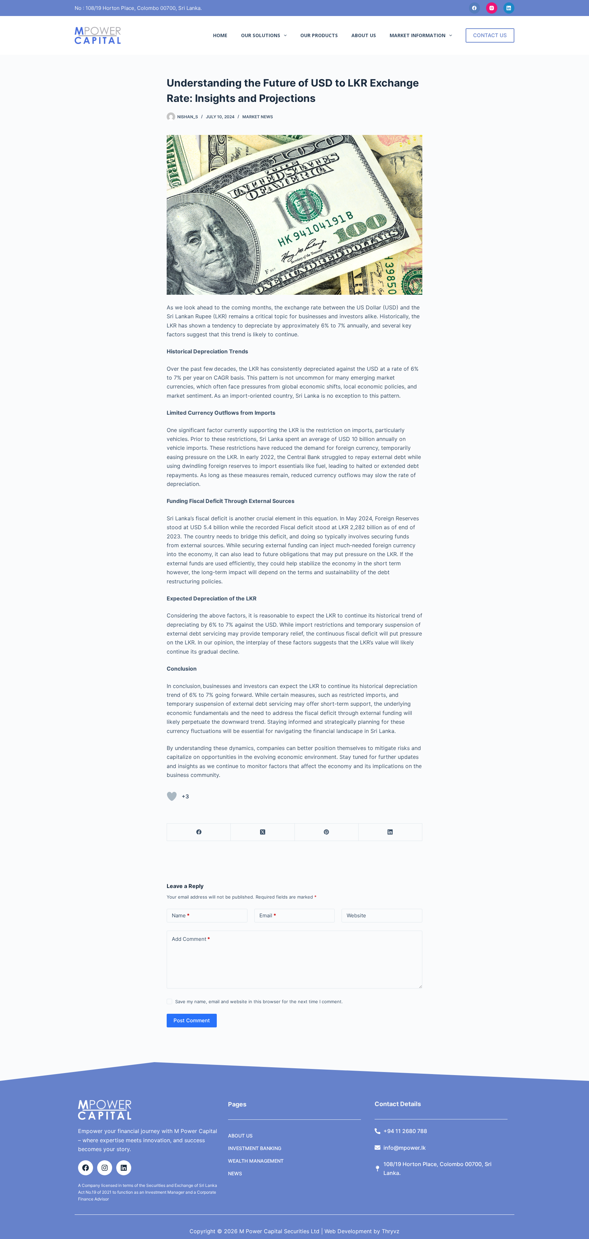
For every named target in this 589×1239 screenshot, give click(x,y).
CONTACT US (490, 35)
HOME (220, 35)
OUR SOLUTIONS (260, 35)
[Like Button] (172, 796)
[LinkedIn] (509, 8)
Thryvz (389, 1231)
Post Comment (191, 1020)
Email (267, 915)
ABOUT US (363, 35)
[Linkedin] (123, 1167)
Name (181, 915)
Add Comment (191, 939)
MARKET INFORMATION (417, 35)
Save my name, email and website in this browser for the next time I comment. (259, 1001)
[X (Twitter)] (262, 832)
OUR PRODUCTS (319, 35)
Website (356, 915)
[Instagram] (491, 8)
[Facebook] (474, 8)
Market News (257, 116)
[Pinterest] (327, 832)
